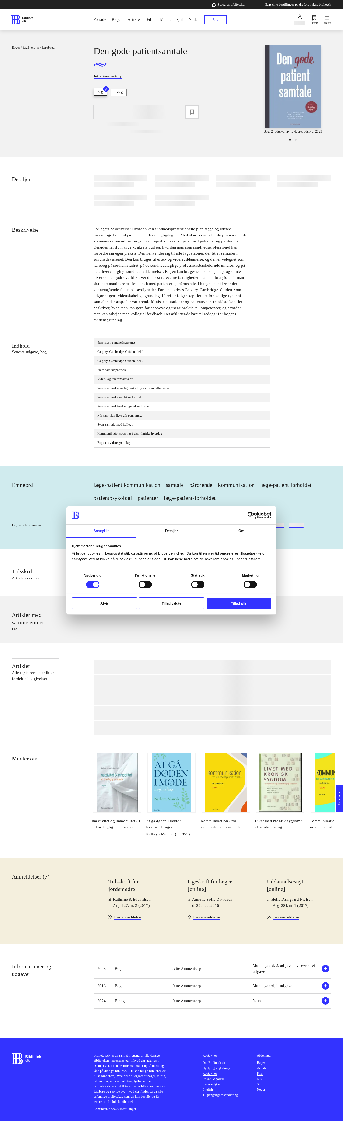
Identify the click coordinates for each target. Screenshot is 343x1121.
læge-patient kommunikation (127, 485)
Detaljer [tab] (171, 531)
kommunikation (236, 485)
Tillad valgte (171, 603)
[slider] (293, 89)
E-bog (119, 92)
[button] (212, 969)
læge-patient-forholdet (190, 498)
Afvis (104, 603)
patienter (148, 498)
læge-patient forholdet (286, 485)
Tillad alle (238, 603)
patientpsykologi (113, 498)
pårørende (201, 485)
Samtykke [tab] (102, 531)
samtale (175, 485)
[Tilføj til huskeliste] (192, 112)
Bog (100, 92)
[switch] (145, 584)
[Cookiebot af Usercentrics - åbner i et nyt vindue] (251, 515)
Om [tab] (241, 531)
